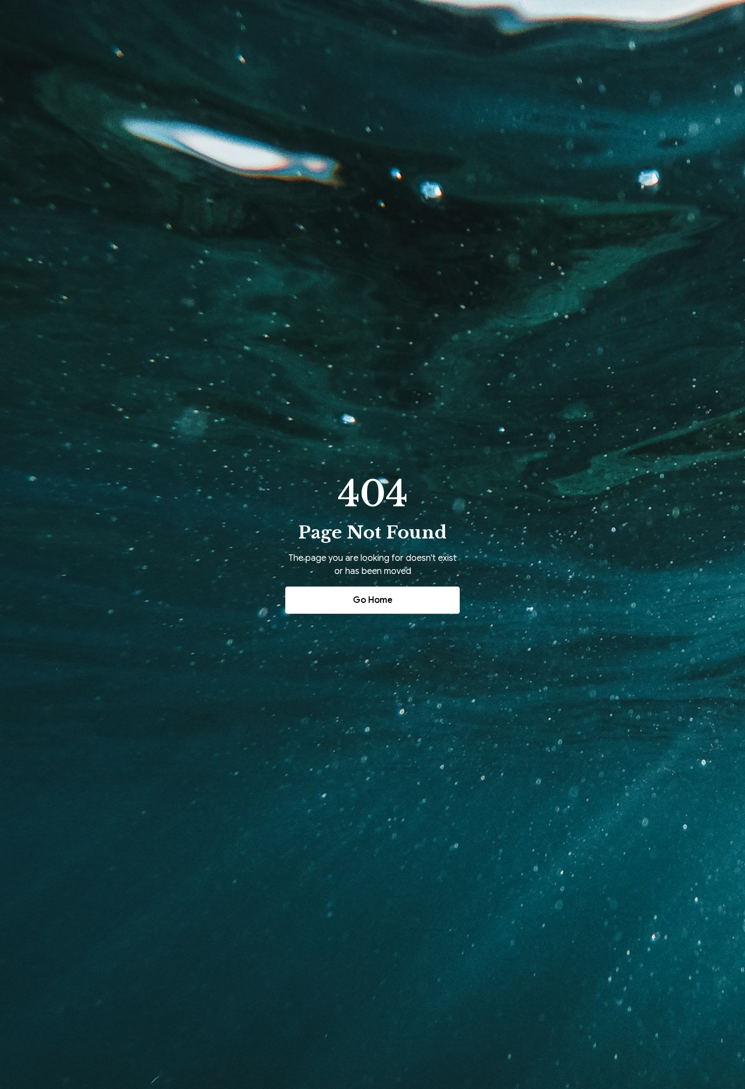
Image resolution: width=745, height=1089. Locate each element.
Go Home (373, 600)
